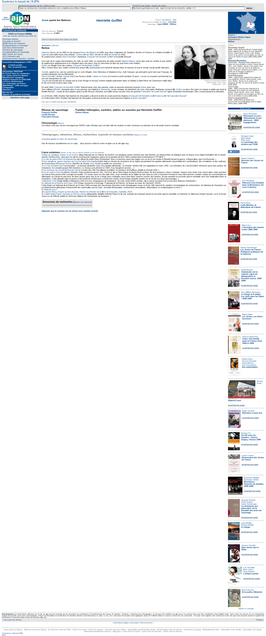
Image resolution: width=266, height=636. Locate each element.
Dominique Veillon (251, 480)
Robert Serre (247, 359)
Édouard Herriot (64, 163)
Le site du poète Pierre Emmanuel (58, 159)
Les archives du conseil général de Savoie (61, 170)
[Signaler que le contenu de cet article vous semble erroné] (70, 211)
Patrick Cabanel (247, 158)
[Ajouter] (61, 123)
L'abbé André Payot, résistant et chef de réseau (65, 194)
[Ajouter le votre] (140, 135)
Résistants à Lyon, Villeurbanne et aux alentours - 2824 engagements (252, 119)
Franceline (145, 91)
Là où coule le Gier (51, 172)
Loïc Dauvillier (249, 568)
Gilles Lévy (246, 225)
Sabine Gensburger (248, 247)
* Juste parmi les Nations (12, 620)
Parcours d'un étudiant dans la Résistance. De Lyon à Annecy (253, 185)
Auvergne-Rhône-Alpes (239, 37)
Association (134, 623)
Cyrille (163, 96)
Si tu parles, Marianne (252, 592)
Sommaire (46, 45)
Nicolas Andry (260, 382)
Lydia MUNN (246, 523)
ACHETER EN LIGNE (251, 128)
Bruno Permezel (250, 114)
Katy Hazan (246, 138)
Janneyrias (105, 89)
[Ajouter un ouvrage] (246, 609)
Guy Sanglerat (248, 181)
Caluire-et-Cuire (99, 76)
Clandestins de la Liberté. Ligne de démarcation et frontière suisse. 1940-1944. (251, 276)
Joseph (114, 54)
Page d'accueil (5, 18)
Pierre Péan (245, 203)
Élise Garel (245, 140)
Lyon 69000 (162, 24)
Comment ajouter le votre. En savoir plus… (60, 139)
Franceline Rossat (178, 96)
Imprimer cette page (19, 97)
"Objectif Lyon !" (50, 189)
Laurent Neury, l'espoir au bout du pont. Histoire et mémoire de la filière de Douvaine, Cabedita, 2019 (88, 192)
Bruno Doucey (248, 590)
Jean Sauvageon (249, 365)
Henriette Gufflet (105, 57)
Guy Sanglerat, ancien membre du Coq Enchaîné (64, 161)
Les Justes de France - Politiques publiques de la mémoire (251, 251)
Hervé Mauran (248, 363)
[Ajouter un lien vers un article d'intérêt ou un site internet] (82, 153)
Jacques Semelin (248, 500)
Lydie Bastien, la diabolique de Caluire (250, 206)
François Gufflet (49, 112)
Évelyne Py (246, 433)
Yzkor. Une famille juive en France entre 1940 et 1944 (252, 341)
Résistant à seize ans (252, 413)
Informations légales (121, 623)
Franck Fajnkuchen (250, 337)
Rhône (231, 41)
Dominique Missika (251, 478)
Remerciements (146, 623)
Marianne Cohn (50, 181)
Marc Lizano (248, 570)
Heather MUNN (247, 525)
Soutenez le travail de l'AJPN (20, 1)
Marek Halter (247, 314)
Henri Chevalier (69, 57)
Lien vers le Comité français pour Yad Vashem (59, 102)
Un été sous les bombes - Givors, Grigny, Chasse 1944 (251, 437)
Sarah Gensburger (249, 504)
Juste (45, 20)
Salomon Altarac (49, 52)
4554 (174, 20)
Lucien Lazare (248, 455)
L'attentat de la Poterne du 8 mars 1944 (60, 183)
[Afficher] (55, 45)
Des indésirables (250, 367)
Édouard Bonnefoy (237, 60)
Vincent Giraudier (249, 361)
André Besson (247, 270)
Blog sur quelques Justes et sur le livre (61, 155)
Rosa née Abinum (88, 52)
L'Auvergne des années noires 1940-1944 (253, 228)
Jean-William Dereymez (250, 292)
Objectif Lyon (234, 400)
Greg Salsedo (249, 572)
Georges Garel (247, 136)
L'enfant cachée (250, 574)
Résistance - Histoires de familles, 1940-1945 (254, 484)
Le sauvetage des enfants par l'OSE (249, 143)
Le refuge (245, 527)
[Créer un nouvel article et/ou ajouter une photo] (60, 39)
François (91, 57)
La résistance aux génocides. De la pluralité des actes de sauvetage (251, 509)
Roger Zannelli (248, 411)
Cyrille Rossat (160, 91)
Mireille (98, 54)
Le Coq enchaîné (51, 166)
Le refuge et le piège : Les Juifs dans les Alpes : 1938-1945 (252, 296)
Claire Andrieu (247, 502)
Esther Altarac (82, 112)
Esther (79, 54)
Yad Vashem (166, 20)
